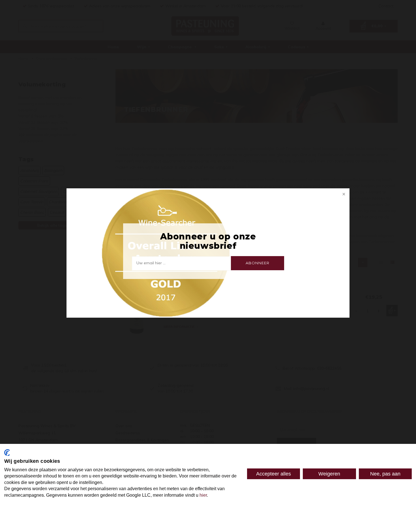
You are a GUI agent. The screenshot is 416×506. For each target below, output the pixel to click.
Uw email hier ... (151, 262)
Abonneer (257, 263)
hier (203, 495)
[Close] (343, 194)
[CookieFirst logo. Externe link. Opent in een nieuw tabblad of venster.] (7, 452)
